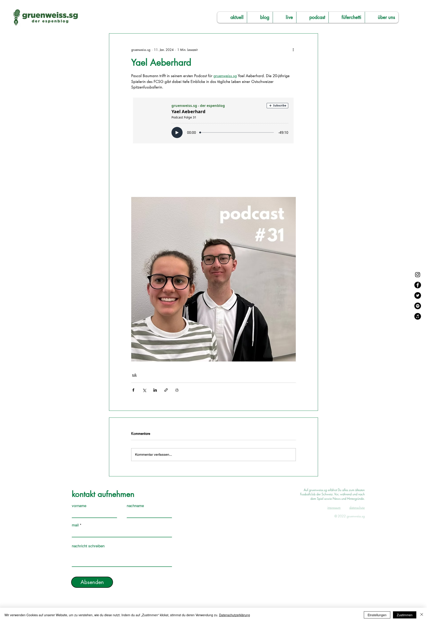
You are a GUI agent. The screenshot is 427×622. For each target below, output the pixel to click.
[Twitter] (417, 295)
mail (75, 525)
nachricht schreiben (88, 546)
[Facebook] (417, 285)
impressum (333, 507)
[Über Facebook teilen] (133, 390)
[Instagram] (417, 274)
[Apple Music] (417, 316)
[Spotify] (417, 306)
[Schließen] (421, 614)
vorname (79, 506)
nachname (135, 506)
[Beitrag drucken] (177, 390)
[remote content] (213, 141)
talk (134, 375)
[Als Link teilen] (166, 390)
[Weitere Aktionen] (293, 49)
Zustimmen (405, 615)
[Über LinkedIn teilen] (155, 390)
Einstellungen (377, 615)
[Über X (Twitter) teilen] (144, 390)
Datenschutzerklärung (234, 615)
